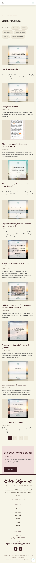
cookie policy (17, 559)
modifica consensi (26, 559)
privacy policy (9, 559)
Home (3, 10)
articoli (18, 515)
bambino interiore (20, 32)
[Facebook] (15, 549)
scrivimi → (11, 469)
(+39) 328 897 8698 (18, 538)
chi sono (18, 512)
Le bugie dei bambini (10, 106)
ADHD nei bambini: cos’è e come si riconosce (15, 264)
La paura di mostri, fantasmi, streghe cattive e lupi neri (16, 224)
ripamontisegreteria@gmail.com (18, 544)
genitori (24, 28)
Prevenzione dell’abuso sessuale (14, 385)
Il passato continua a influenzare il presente (15, 346)
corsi (18, 518)
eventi (18, 522)
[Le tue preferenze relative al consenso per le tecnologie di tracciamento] (33, 560)
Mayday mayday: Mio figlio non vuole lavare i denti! (17, 185)
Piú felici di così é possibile (12, 422)
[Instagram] (20, 549)
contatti (18, 525)
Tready (22, 557)
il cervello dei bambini (17, 36)
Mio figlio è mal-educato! (11, 69)
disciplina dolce (7, 32)
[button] (33, 3)
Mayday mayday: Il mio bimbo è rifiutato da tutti (14, 145)
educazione (15, 28)
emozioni (6, 36)
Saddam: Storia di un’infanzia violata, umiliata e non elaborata (16, 306)
